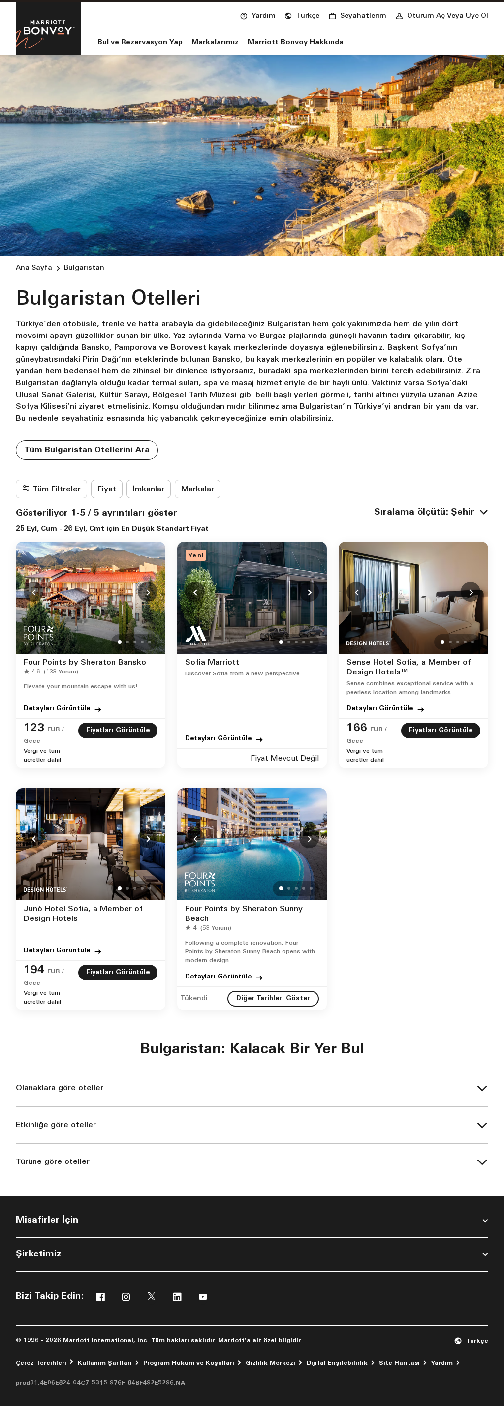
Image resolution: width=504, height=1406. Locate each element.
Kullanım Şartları (105, 1363)
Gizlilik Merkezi (270, 1363)
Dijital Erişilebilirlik (337, 1363)
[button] (302, 14)
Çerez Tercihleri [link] (41, 1363)
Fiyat (106, 489)
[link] (53, 672)
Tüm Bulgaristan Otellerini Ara (87, 450)
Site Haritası (399, 1363)
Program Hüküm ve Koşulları (188, 1363)
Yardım (442, 1363)
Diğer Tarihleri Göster (273, 998)
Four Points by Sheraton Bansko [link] (85, 663)
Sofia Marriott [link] (212, 663)
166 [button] (356, 728)
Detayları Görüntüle (57, 708)
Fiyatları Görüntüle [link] (118, 730)
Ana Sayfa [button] (34, 268)
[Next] (148, 592)
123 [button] (34, 728)
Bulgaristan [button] (84, 268)
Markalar (197, 489)
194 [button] (34, 970)
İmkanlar (148, 489)
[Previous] (33, 592)
